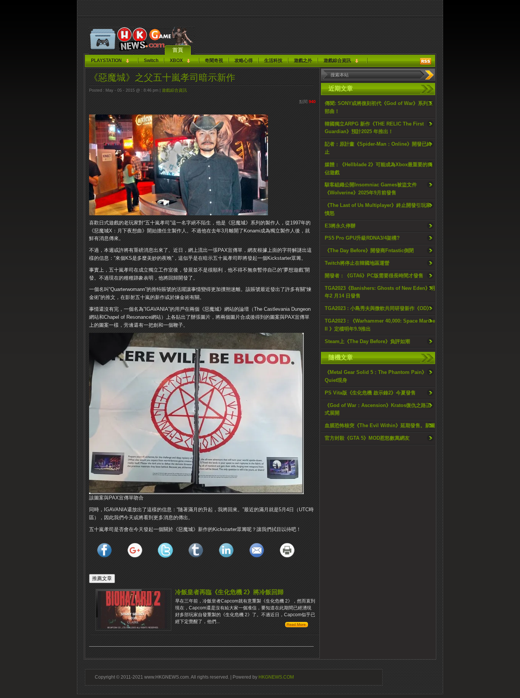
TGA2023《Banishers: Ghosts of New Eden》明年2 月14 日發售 (380, 292)
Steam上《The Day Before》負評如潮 (367, 341)
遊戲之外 (303, 60)
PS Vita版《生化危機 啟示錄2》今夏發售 (370, 393)
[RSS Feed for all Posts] (425, 61)
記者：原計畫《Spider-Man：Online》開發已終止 (378, 148)
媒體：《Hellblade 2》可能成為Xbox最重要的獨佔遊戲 (378, 168)
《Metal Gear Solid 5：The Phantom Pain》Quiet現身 (376, 376)
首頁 (177, 50)
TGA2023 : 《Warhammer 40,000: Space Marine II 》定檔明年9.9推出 (380, 325)
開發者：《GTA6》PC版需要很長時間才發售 (374, 275)
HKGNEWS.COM (276, 676)
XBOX (176, 60)
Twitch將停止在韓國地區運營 (357, 263)
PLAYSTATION (106, 60)
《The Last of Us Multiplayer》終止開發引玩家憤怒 (378, 209)
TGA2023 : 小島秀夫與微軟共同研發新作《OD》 (378, 308)
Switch (151, 60)
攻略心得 (243, 60)
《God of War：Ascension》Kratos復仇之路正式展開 (378, 409)
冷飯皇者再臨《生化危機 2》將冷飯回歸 (229, 592)
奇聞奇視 (214, 60)
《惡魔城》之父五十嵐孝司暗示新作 (162, 77)
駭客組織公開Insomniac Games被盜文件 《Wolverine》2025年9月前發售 (371, 189)
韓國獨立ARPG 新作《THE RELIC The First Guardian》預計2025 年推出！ (374, 128)
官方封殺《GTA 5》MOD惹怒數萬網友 (367, 438)
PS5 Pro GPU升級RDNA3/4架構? (362, 238)
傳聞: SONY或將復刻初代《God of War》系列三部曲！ (379, 107)
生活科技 (273, 60)
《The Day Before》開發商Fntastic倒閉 (369, 250)
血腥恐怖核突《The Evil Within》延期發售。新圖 (380, 425)
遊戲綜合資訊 (337, 60)
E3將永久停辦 (340, 226)
